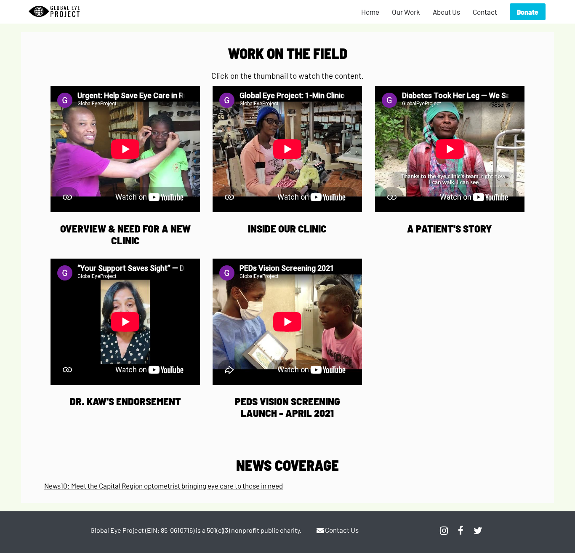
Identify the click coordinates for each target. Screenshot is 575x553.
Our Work (406, 12)
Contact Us (341, 530)
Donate (527, 12)
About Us (446, 12)
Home (370, 12)
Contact (485, 12)
